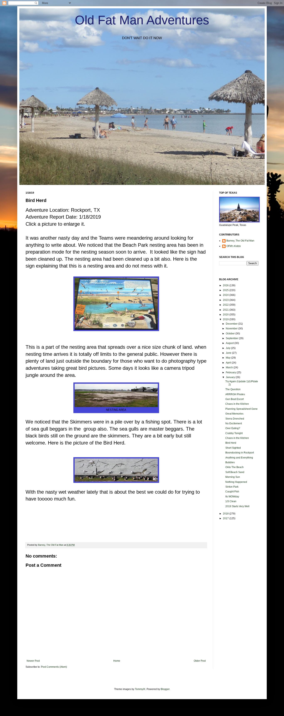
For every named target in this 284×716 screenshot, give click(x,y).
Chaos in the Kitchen (237, 403)
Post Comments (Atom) (54, 666)
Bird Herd (230, 442)
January (231, 377)
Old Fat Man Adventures (142, 20)
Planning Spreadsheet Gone (241, 408)
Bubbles (230, 462)
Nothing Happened (236, 482)
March (229, 367)
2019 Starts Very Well (237, 506)
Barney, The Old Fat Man (240, 240)
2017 (226, 518)
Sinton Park (231, 486)
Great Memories (234, 413)
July (228, 348)
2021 (226, 309)
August (230, 343)
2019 (226, 319)
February (231, 372)
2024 (226, 295)
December (232, 323)
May (228, 357)
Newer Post (33, 660)
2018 (226, 513)
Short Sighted (233, 447)
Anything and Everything (239, 457)
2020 (226, 314)
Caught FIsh (232, 491)
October (230, 333)
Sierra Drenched (234, 418)
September (232, 338)
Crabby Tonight (234, 433)
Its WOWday (232, 496)
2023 (226, 300)
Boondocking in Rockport (239, 452)
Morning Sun (232, 477)
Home (116, 660)
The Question (233, 389)
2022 (226, 304)
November (232, 328)
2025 (226, 290)
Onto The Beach (234, 467)
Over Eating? (232, 428)
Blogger (165, 689)
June (229, 352)
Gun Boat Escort (234, 399)
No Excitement (233, 423)
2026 (226, 285)
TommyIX (140, 689)
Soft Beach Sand (234, 472)
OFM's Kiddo (233, 246)
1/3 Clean (230, 501)
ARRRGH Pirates (235, 394)
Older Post (200, 660)
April (229, 362)
